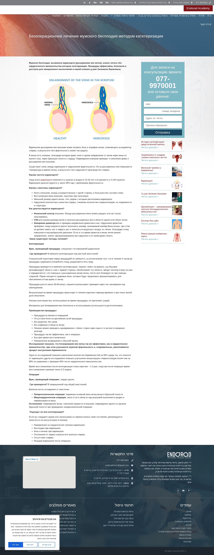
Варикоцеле (147, 181)
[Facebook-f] (89, 2)
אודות (202, 15)
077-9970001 (162, 82)
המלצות (56, 15)
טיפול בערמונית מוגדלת (183, 15)
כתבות (104, 15)
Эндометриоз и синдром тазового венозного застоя (154, 156)
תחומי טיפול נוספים (124, 15)
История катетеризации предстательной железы (153, 143)
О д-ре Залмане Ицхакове (153, 194)
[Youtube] (183, 490)
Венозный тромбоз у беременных (151, 169)
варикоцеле (46, 180)
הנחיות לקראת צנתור (87, 15)
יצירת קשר (205, 24)
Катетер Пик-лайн (149, 221)
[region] (32, 532)
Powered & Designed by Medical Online (44, 551)
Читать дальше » (150, 147)
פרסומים (68, 15)
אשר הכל (15, 545)
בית (209, 15)
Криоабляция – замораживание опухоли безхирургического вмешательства (156, 209)
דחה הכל (30, 545)
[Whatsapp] (178, 490)
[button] (84, 3)
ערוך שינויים (46, 545)
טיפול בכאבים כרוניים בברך (152, 15)
